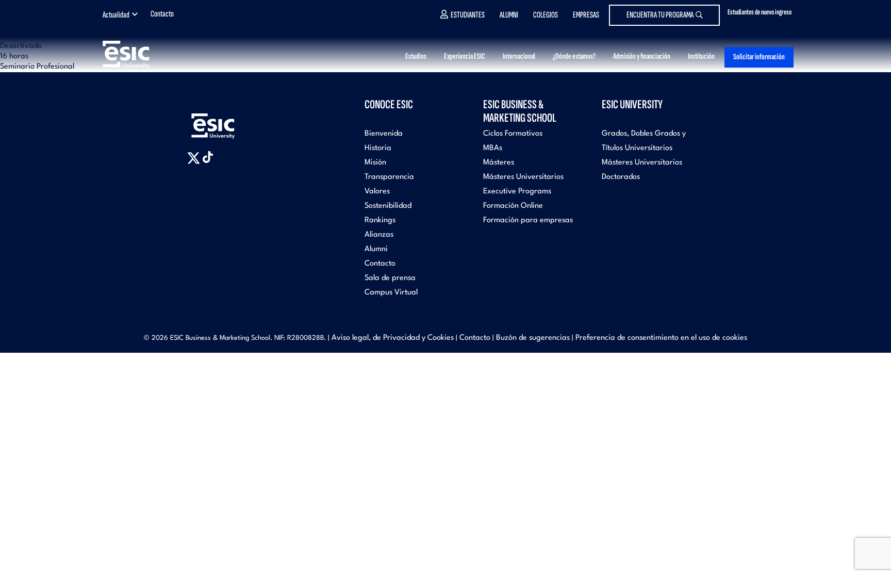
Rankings (380, 220)
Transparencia (389, 177)
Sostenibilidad (388, 206)
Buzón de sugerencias (533, 338)
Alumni (509, 15)
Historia (378, 148)
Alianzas (379, 235)
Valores (377, 191)
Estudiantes (468, 15)
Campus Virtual (391, 293)
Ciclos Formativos (512, 134)
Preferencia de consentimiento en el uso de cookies (661, 338)
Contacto (162, 14)
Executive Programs (517, 191)
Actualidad (116, 15)
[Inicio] (142, 54)
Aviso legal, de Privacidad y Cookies (393, 338)
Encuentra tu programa (660, 15)
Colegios (545, 15)
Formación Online (513, 206)
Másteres (498, 163)
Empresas (586, 15)
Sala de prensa (390, 278)
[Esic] (228, 120)
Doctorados (621, 177)
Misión (375, 163)
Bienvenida (384, 134)
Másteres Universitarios (523, 177)
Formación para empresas (528, 220)
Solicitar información (759, 57)
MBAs (492, 148)
